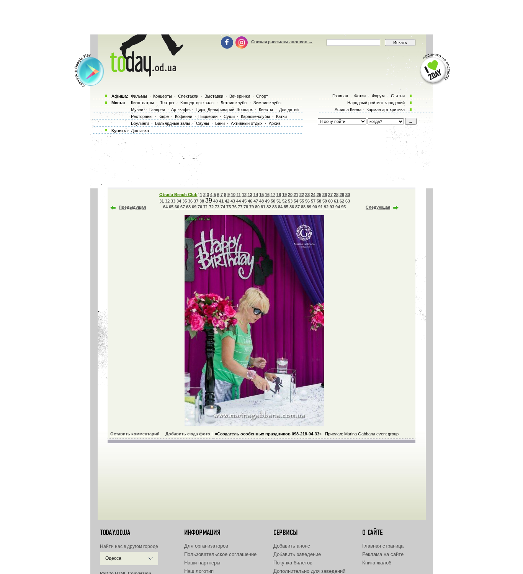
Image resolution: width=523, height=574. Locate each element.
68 (188, 206)
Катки (281, 116)
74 (223, 206)
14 (255, 194)
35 (184, 201)
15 (261, 194)
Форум (378, 95)
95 (343, 206)
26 (324, 194)
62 (342, 201)
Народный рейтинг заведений (376, 102)
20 (290, 194)
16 (267, 194)
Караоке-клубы (255, 116)
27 (330, 194)
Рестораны (141, 116)
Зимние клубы (267, 102)
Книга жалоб (376, 563)
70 (200, 206)
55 (301, 201)
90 (314, 206)
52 (284, 201)
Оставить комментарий (135, 434)
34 (179, 201)
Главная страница (383, 546)
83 (274, 206)
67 (182, 206)
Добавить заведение (297, 554)
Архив (275, 123)
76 (234, 206)
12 (244, 194)
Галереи (157, 109)
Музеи (137, 109)
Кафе (164, 116)
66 (177, 206)
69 (194, 206)
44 (238, 201)
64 (165, 206)
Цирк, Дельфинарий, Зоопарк (224, 109)
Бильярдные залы (172, 123)
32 (167, 201)
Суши (229, 116)
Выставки (213, 96)
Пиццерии (207, 116)
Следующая (378, 207)
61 (336, 201)
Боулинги (140, 123)
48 (261, 201)
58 (319, 201)
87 (297, 206)
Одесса (113, 558)
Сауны (202, 123)
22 (301, 194)
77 (240, 206)
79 (251, 206)
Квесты (266, 109)
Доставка (140, 130)
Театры (167, 102)
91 (320, 206)
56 (307, 201)
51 (278, 201)
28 (336, 194)
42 (227, 201)
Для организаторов (206, 546)
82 (268, 206)
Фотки (360, 95)
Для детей (289, 109)
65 (171, 206)
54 (296, 201)
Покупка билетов (292, 563)
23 (307, 194)
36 (190, 201)
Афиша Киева (348, 109)
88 (303, 206)
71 (205, 206)
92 (326, 206)
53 (290, 201)
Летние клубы (234, 102)
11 (239, 194)
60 (330, 201)
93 (332, 206)
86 (291, 206)
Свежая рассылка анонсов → (282, 41)
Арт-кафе (180, 109)
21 (296, 194)
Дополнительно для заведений (309, 571)
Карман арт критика (385, 109)
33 (173, 201)
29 (342, 194)
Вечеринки (239, 96)
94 (337, 206)
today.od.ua (115, 532)
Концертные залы (197, 102)
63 (347, 201)
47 (255, 201)
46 (250, 201)
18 (278, 194)
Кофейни (183, 116)
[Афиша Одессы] (145, 74)
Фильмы (139, 96)
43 (232, 201)
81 (263, 206)
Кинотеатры (142, 102)
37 (196, 201)
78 (246, 206)
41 (221, 201)
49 (267, 201)
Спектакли (188, 96)
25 (319, 194)
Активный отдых (247, 123)
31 (161, 201)
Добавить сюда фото (187, 434)
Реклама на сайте (383, 554)
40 (215, 201)
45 (244, 201)
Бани (220, 123)
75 (228, 206)
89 (309, 206)
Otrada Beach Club (178, 194)
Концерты (162, 96)
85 (286, 206)
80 (257, 206)
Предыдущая (132, 207)
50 (273, 201)
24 (313, 194)
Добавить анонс (291, 546)
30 (347, 194)
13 (250, 194)
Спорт (262, 96)
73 (217, 206)
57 (313, 201)
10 (233, 194)
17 (273, 194)
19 (284, 194)
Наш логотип (199, 571)
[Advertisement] (261, 17)
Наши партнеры (202, 563)
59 (324, 201)
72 (211, 206)
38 (201, 201)
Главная (340, 95)
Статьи (398, 95)
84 (280, 206)
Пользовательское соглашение (220, 554)
